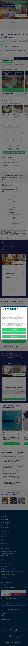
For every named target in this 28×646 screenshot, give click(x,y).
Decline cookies (14, 332)
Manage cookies (14, 329)
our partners (4, 317)
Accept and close (14, 336)
